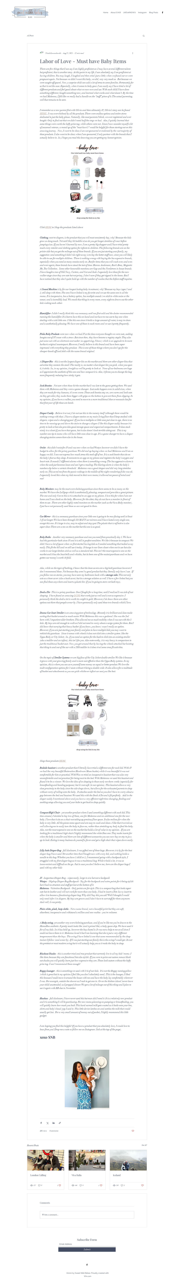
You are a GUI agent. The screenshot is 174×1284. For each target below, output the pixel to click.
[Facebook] (162, 12)
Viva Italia (77, 1175)
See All (144, 1145)
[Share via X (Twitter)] (47, 1123)
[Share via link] (60, 1123)
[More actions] (132, 53)
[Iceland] (128, 1160)
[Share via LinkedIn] (53, 1123)
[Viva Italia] (87, 1160)
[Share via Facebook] (41, 1123)
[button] (143, 36)
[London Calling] (45, 1160)
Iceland (117, 1175)
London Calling (38, 1175)
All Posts (30, 36)
